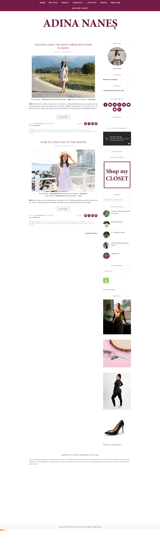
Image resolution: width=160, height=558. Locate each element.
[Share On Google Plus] (92, 123)
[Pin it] (96, 123)
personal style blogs (73, 131)
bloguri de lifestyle (64, 130)
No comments (34, 125)
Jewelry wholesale (109, 290)
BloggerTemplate (97, 527)
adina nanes (39, 130)
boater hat (75, 221)
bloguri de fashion (50, 130)
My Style (63, 131)
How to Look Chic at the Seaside (63, 142)
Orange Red (115, 253)
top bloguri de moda (82, 223)
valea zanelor (86, 131)
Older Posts (90, 233)
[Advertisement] (80, 483)
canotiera (32, 131)
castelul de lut (41, 131)
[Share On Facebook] (89, 123)
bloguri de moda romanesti (81, 130)
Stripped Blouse (117, 222)
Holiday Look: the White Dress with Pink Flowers (63, 46)
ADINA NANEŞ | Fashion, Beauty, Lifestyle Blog (75, 527)
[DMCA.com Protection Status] (106, 283)
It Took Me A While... (118, 232)
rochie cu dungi (69, 223)
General (38, 223)
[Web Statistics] (3, 530)
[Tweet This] (85, 123)
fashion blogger (53, 131)
